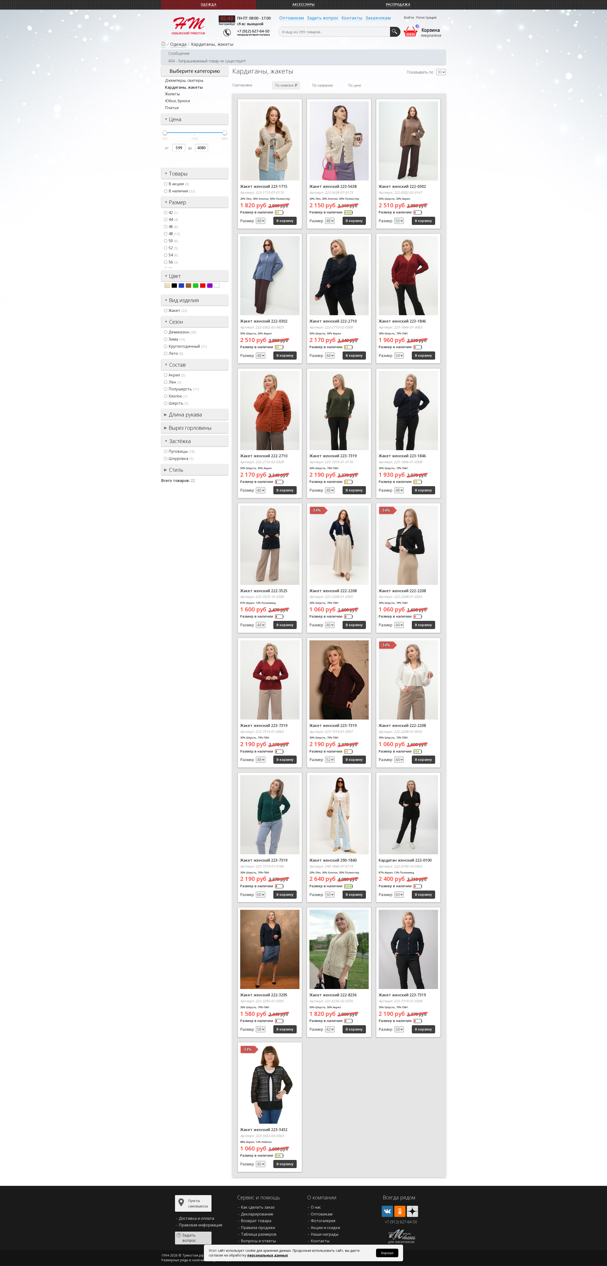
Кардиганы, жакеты (184, 87)
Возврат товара (256, 1220)
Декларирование (257, 1214)
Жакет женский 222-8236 (333, 995)
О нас (316, 1207)
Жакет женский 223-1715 (263, 186)
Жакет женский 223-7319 (333, 455)
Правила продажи (258, 1227)
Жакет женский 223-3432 (263, 1129)
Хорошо (387, 1253)
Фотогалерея (323, 1220)
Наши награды (324, 1234)
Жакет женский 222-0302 (402, 186)
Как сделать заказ (258, 1207)
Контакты (352, 18)
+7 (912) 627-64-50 (253, 31)
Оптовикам (291, 18)
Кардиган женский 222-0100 (405, 860)
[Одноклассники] (399, 1211)
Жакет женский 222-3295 (263, 995)
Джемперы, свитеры (184, 80)
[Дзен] (412, 1211)
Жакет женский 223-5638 (333, 186)
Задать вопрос (323, 18)
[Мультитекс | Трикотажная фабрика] (188, 25)
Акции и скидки (325, 1227)
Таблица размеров (258, 1234)
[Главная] (163, 44)
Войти (409, 17)
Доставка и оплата (196, 1218)
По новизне (284, 85)
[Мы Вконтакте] (387, 1211)
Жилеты (172, 94)
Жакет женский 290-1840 (333, 860)
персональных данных (267, 1255)
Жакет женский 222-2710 (333, 321)
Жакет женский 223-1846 (402, 321)
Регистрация (426, 17)
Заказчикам (378, 18)
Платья (172, 107)
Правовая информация (200, 1225)
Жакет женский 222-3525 (263, 590)
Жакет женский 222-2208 (333, 590)
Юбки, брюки (177, 100)
